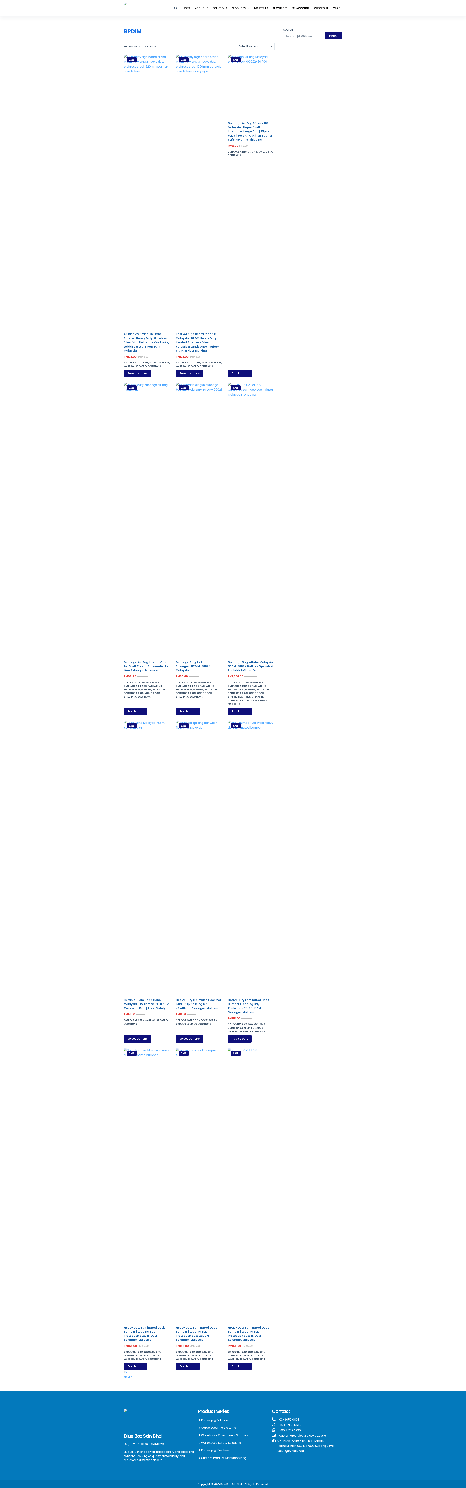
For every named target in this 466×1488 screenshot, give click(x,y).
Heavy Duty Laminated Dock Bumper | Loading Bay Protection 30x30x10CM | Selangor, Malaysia (196, 1334)
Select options (137, 373)
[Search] (175, 8)
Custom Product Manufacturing (223, 1458)
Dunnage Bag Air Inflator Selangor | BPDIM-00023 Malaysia (194, 666)
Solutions (220, 8)
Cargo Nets (235, 1024)
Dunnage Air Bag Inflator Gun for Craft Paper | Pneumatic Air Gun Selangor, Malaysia (146, 666)
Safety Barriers (159, 362)
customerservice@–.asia (302, 1436)
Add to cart (240, 373)
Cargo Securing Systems (218, 1428)
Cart (336, 8)
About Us (201, 8)
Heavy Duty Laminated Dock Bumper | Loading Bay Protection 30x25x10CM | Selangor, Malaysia (144, 1334)
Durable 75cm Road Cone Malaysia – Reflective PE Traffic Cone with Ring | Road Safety (146, 1004)
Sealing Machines (239, 696)
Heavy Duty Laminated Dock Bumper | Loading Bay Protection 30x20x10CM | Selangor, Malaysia (248, 1006)
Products (239, 8)
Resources (280, 8)
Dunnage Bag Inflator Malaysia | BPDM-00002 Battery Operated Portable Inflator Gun (251, 666)
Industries (261, 8)
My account (300, 8)
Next (127, 1377)
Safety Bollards (252, 1027)
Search (288, 29)
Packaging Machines (215, 1450)
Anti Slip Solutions (136, 362)
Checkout (321, 8)
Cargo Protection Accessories (196, 1020)
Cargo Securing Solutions (141, 682)
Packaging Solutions (215, 1420)
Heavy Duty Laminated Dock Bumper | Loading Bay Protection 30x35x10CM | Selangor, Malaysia (248, 1334)
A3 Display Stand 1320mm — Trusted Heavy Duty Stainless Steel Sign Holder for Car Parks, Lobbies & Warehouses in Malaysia (146, 342)
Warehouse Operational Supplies (224, 1435)
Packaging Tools (149, 693)
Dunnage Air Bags (239, 151)
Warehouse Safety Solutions (142, 366)
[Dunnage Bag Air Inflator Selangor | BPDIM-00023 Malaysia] (199, 519)
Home (186, 8)
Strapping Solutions (137, 696)
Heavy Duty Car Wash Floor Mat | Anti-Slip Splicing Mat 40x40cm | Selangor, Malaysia (198, 1004)
